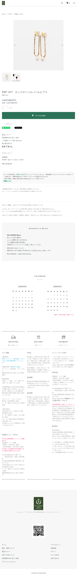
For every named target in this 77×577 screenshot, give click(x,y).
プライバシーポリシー (9, 562)
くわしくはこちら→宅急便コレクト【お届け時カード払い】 (63, 399)
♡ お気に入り (8, 124)
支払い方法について (8, 555)
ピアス (10, 14)
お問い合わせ (55, 558)
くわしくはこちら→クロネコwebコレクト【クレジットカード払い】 (63, 366)
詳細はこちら (7, 181)
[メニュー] (74, 3)
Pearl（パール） (19, 14)
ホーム (4, 14)
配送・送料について (8, 548)
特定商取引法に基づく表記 (10, 138)
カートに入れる (40, 115)
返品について (6, 135)
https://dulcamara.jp (25, 254)
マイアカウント (55, 545)
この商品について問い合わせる (12, 140)
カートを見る (55, 555)
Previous (14, 45)
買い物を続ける (7, 143)
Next (62, 45)
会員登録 (53, 548)
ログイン (53, 551)
